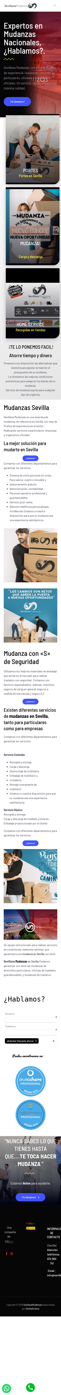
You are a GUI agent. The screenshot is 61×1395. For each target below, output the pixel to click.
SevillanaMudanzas (32, 1304)
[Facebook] (6, 1253)
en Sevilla (27, 961)
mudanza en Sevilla (33, 954)
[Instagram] (11, 1253)
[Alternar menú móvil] (55, 5)
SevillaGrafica (32, 1308)
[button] (6, 1388)
